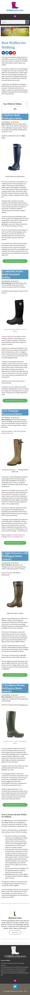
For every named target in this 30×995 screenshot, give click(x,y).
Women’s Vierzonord (7, 433)
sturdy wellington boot (10, 181)
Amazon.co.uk (5, 574)
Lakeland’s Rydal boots (8, 336)
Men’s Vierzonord (18, 431)
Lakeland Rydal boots (13, 363)
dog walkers (15, 86)
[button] (15, 16)
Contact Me (15, 932)
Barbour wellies (8, 131)
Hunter (11, 247)
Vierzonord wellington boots (12, 490)
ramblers (23, 86)
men (10, 291)
